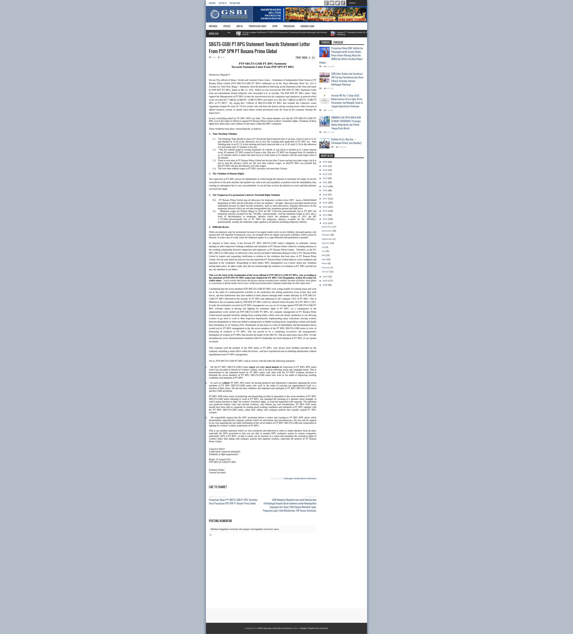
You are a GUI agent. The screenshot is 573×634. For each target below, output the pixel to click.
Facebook (343, 3)
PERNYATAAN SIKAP (257, 26)
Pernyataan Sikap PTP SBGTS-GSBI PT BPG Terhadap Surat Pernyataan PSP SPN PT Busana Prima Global (233, 501)
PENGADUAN (289, 26)
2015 (325, 207)
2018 (325, 194)
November (327, 231)
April (324, 259)
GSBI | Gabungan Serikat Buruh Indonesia (275, 628)
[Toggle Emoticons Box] (210, 534)
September (327, 239)
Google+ (326, 3)
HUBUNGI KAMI (307, 26)
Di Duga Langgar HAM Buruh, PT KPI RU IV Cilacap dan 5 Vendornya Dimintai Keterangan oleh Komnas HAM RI (262, 33)
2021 (325, 182)
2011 (325, 223)
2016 (325, 202)
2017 (325, 198)
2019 (325, 190)
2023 (325, 174)
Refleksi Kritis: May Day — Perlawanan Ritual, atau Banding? (346, 141)
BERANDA (213, 26)
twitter (337, 3)
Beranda (212, 2)
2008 (325, 285)
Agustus (326, 243)
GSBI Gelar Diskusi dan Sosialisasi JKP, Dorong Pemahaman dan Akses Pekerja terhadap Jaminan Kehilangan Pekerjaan (347, 79)
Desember (327, 227)
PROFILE (227, 26)
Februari (326, 267)
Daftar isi (223, 2)
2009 (325, 280)
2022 (325, 178)
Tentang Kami (234, 2)
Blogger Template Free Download (314, 628)
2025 (325, 166)
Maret (325, 263)
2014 (325, 211)
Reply (213, 57)
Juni (324, 251)
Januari (325, 271)
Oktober (326, 235)
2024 (325, 170)
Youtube (332, 3)
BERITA (240, 26)
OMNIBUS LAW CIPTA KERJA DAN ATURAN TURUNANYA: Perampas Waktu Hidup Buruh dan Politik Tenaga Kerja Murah (346, 123)
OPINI (274, 26)
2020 (325, 186)
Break (214, 33)
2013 (325, 215)
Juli (324, 247)
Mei (324, 255)
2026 (325, 162)
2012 (325, 219)
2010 (325, 276)
